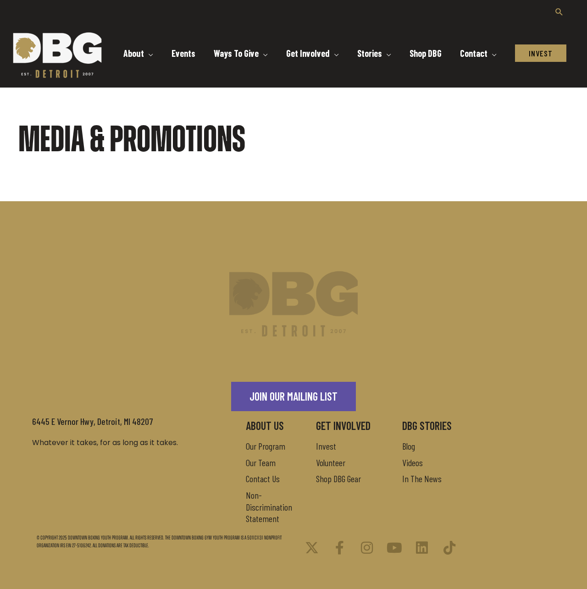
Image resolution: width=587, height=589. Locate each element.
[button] (559, 12)
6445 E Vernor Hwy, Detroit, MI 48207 (92, 421)
